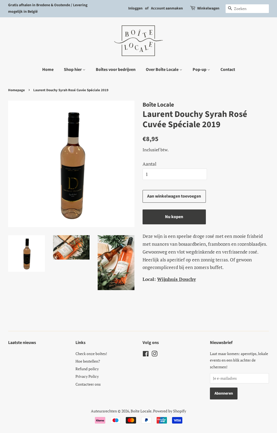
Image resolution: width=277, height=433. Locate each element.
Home (48, 70)
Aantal (149, 164)
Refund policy (87, 368)
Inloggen (135, 8)
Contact (227, 70)
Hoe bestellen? (87, 361)
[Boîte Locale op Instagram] (154, 354)
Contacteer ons (88, 384)
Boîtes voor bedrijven (116, 70)
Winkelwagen (208, 8)
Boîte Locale (141, 411)
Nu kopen (174, 217)
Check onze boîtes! (91, 353)
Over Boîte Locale (162, 70)
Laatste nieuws (22, 343)
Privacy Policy (87, 376)
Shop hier (73, 70)
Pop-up (200, 70)
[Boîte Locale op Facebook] (146, 354)
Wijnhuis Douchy (176, 279)
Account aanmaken (167, 8)
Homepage (16, 90)
